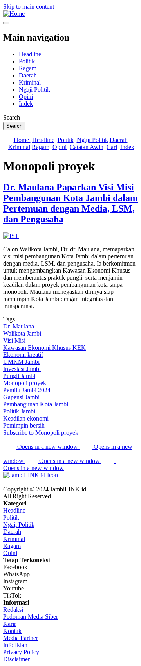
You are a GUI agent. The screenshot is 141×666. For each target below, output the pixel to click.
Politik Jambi (19, 411)
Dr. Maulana (18, 326)
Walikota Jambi (22, 333)
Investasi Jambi (22, 368)
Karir (9, 623)
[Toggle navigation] (6, 23)
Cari (112, 147)
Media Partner (20, 638)
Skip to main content (28, 6)
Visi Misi (14, 340)
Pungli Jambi (19, 376)
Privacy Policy (21, 652)
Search (11, 117)
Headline (30, 54)
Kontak (12, 630)
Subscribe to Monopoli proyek (40, 432)
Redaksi (13, 609)
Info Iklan (15, 645)
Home (22, 140)
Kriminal (30, 82)
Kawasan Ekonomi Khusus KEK (44, 347)
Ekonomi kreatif (23, 354)
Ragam (27, 68)
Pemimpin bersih (24, 425)
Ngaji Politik (34, 89)
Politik (27, 61)
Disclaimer (16, 659)
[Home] (14, 13)
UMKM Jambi (21, 361)
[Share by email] (108, 461)
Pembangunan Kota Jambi (35, 404)
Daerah (28, 75)
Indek (26, 103)
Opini (26, 96)
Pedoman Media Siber (30, 616)
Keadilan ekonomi (26, 418)
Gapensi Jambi (21, 397)
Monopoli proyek (24, 383)
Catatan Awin (86, 147)
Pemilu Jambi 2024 (27, 390)
